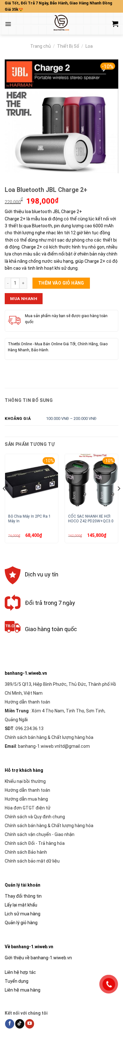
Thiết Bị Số (68, 46)
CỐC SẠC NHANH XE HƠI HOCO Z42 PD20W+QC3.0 (91, 518)
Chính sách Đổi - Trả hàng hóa (35, 843)
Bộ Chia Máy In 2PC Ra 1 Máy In (29, 518)
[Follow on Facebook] (9, 1024)
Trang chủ (40, 46)
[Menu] (8, 24)
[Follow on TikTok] (19, 1024)
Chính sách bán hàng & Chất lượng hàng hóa (49, 737)
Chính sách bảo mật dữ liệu (32, 861)
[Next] (118, 501)
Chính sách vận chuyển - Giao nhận (39, 834)
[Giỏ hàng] (115, 24)
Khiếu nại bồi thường (25, 781)
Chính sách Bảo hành (26, 852)
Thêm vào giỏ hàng (61, 283)
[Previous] (4, 501)
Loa (89, 46)
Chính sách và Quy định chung (35, 816)
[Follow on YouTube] (29, 1024)
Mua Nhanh (23, 298)
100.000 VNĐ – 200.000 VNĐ (71, 418)
